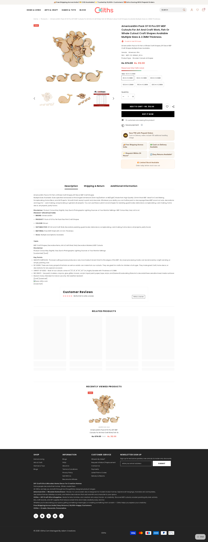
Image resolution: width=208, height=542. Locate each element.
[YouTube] (55, 516)
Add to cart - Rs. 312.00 (142, 106)
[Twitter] (61, 516)
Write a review (138, 297)
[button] (34, 98)
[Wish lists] (197, 10)
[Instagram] (42, 516)
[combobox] (170, 9)
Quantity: (125, 92)
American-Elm (134, 52)
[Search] (173, 9)
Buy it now (148, 114)
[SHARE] (172, 107)
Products (44, 19)
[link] (167, 107)
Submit (161, 463)
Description (71, 185)
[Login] (192, 10)
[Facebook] (36, 516)
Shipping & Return (94, 185)
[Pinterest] (48, 516)
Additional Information (123, 185)
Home (36, 19)
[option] (74, 54)
